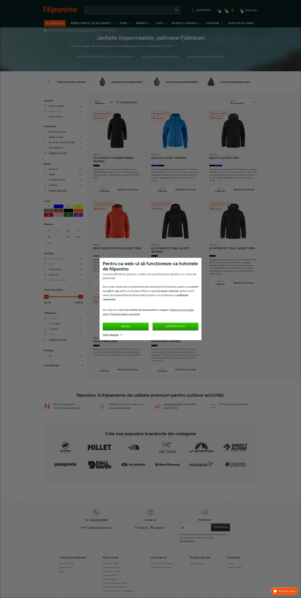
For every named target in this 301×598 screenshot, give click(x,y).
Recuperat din (111, 102)
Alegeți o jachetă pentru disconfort (160, 56)
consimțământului (187, 541)
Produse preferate (225, 10)
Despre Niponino (67, 563)
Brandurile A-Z (66, 567)
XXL (78, 237)
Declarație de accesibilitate (114, 587)
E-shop (230, 563)
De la (46, 297)
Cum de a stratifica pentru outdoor (205, 56)
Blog (61, 571)
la (81, 297)
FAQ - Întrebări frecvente (161, 567)
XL (68, 237)
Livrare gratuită (172, 404)
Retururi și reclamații (112, 567)
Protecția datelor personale (125, 314)
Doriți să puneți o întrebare (162, 563)
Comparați (218, 10)
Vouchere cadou (197, 563)
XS (68, 230)
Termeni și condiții (111, 563)
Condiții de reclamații (112, 571)
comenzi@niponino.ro (100, 527)
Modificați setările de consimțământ (118, 591)
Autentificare (232, 10)
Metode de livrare (110, 575)
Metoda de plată (110, 579)
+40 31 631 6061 (99, 520)
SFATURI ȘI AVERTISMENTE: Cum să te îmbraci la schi (105, 56)
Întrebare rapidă (234, 567)
